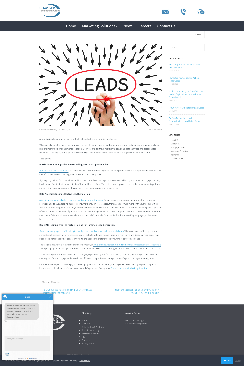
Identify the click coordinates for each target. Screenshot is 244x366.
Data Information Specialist (135, 323)
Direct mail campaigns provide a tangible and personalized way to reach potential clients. (81, 231)
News (127, 26)
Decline (237, 360)
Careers (145, 26)
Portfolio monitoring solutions (53, 170)
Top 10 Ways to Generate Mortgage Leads (186, 107)
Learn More (84, 360)
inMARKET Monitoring (91, 333)
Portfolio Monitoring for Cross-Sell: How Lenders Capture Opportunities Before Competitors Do (186, 94)
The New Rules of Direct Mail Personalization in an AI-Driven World (185, 120)
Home (71, 26)
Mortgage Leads (178, 147)
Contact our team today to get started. (129, 268)
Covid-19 (174, 140)
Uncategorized (177, 158)
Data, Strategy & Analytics (93, 327)
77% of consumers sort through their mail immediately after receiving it (127, 244)
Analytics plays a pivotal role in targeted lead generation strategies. (71, 199)
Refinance (175, 154)
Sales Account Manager (134, 320)
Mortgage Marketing (51, 282)
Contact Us (166, 26)
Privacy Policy (88, 343)
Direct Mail (175, 143)
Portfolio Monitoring (90, 330)
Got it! (227, 360)
